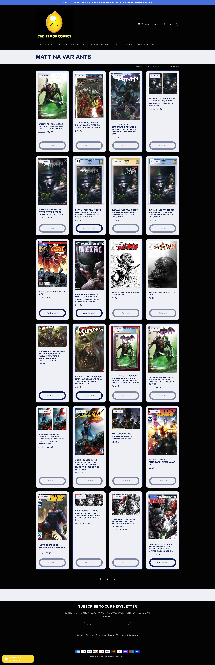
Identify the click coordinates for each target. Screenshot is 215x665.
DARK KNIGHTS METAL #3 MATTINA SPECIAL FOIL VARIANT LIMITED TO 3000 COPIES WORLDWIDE (87, 298)
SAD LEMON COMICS (103, 656)
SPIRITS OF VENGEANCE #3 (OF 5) (51, 293)
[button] (97, 45)
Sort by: (139, 66)
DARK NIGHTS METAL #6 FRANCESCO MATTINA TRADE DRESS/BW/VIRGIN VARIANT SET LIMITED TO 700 (87, 515)
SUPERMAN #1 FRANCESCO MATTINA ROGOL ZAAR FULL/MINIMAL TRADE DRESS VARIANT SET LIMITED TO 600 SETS (51, 356)
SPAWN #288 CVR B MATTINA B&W (162, 293)
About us (90, 635)
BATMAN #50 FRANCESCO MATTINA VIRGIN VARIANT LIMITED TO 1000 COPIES (50, 126)
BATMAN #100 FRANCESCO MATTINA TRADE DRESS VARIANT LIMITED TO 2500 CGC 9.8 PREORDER (88, 213)
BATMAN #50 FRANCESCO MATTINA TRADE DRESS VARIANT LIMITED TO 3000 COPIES (161, 380)
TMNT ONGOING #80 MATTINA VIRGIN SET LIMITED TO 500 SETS (122, 436)
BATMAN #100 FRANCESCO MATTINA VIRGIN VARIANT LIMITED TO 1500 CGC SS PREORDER (125, 213)
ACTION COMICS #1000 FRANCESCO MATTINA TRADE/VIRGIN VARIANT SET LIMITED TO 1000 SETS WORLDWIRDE (52, 438)
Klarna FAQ (113, 635)
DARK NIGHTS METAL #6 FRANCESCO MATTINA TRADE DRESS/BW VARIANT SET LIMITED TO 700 (125, 522)
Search (80, 635)
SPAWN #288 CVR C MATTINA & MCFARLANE (125, 293)
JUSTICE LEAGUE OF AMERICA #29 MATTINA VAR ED (162, 462)
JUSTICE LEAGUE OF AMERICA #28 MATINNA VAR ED (51, 547)
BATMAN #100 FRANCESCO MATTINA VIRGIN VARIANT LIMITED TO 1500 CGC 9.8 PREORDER (162, 213)
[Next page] (114, 579)
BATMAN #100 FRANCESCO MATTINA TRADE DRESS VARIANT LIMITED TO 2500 (51, 212)
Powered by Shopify (118, 656)
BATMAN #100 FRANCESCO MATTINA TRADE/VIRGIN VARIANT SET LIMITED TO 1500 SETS (162, 102)
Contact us (101, 635)
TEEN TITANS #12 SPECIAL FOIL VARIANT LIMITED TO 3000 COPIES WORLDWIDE (88, 125)
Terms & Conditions (129, 635)
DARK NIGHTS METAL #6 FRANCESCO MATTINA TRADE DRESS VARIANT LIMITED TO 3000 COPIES (161, 547)
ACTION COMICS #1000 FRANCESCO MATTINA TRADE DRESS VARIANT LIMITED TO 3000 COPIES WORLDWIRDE (87, 464)
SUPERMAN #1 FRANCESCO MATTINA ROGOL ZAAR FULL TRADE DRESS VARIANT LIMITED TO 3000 (88, 380)
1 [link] (100, 579)
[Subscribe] (128, 624)
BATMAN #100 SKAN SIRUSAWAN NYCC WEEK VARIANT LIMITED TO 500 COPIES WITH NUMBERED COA (124, 129)
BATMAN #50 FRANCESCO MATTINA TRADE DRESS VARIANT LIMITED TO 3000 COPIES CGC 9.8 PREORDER (125, 379)
